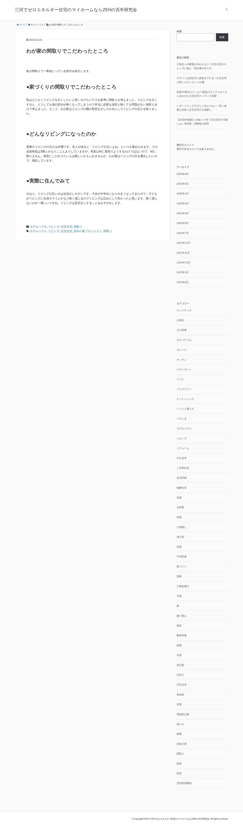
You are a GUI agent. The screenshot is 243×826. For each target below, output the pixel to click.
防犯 (179, 763)
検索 (179, 31)
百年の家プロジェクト (88, 231)
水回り (180, 674)
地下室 (180, 537)
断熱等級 (182, 635)
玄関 (179, 704)
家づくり (182, 566)
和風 (179, 517)
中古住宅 (182, 458)
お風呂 (180, 320)
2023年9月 (183, 272)
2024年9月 (183, 213)
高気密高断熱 (184, 783)
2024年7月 (183, 233)
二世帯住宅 (183, 468)
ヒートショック (185, 399)
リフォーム (183, 448)
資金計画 (182, 743)
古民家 (180, 507)
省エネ (180, 724)
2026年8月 (183, 174)
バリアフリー (184, 389)
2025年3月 (183, 203)
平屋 (179, 596)
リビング (54, 226)
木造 (179, 655)
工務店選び (183, 586)
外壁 (179, 546)
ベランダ (182, 418)
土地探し (182, 527)
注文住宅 (66, 226)
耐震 (179, 733)
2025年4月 (183, 193)
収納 (179, 497)
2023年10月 (183, 262)
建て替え (182, 615)
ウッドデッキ (184, 310)
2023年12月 (183, 242)
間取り (78, 226)
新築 (179, 645)
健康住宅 (182, 487)
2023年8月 (183, 282)
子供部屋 (182, 556)
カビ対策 (182, 330)
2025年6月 (183, 183)
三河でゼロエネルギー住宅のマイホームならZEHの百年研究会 (76, 9)
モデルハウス (38, 226)
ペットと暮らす (185, 408)
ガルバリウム (184, 339)
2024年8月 (183, 223)
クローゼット (184, 369)
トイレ (180, 379)
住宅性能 (182, 477)
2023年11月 (183, 252)
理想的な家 (183, 714)
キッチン (182, 359)
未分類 (180, 665)
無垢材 (180, 694)
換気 (179, 625)
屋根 (179, 576)
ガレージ (182, 349)
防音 (179, 773)
